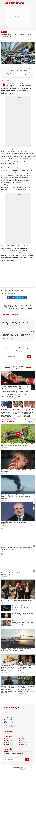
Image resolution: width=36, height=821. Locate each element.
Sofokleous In (14, 2)
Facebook (5, 726)
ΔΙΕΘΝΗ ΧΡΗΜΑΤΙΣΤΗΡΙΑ (8, 293)
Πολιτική (8, 738)
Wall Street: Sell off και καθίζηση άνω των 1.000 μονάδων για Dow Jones (16, 335)
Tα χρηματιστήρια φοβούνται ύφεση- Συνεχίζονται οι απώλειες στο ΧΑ (15, 323)
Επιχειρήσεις (9, 740)
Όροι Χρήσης (9, 719)
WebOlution (23, 769)
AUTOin (23, 740)
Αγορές (4, 31)
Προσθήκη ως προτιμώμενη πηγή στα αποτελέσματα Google (19, 74)
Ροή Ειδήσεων (25, 744)
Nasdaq (17, 290)
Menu (3, 2)
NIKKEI (23, 290)
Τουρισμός (24, 742)
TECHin (23, 736)
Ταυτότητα (9, 715)
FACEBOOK (11, 297)
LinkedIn (12, 726)
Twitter (7, 726)
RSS (14, 726)
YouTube (9, 726)
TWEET (18, 297)
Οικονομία (9, 736)
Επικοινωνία (9, 717)
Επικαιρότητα (10, 744)
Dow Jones (10, 290)
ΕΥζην (22, 738)
